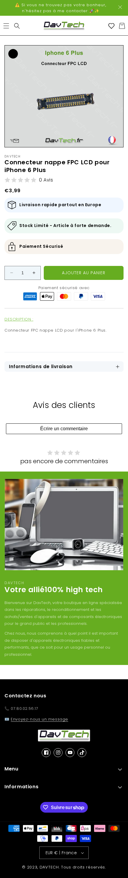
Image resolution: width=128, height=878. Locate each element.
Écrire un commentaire (64, 428)
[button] (6, 25)
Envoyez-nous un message (39, 719)
